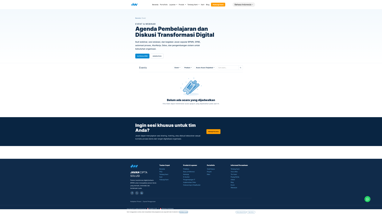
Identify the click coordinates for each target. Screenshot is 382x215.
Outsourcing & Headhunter (191, 185)
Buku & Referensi (189, 171)
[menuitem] (155, 4)
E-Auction (186, 177)
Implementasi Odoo (189, 182)
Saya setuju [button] (251, 212)
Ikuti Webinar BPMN (142, 56)
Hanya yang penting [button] (241, 212)
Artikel (233, 179)
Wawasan (234, 187)
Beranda (138, 18)
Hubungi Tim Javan (213, 131)
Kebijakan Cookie (184, 212)
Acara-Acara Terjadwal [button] (204, 68)
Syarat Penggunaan (149, 201)
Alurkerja (186, 174)
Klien (208, 174)
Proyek (209, 171)
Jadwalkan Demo (157, 56)
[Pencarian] (240, 67)
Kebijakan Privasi (135, 201)
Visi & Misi (234, 171)
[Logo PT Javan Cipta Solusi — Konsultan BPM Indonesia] (134, 5)
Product (187, 68)
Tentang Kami (163, 174)
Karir (160, 177)
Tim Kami (234, 174)
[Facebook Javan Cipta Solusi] (132, 193)
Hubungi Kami (164, 179)
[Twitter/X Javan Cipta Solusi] (137, 193)
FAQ (160, 171)
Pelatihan (186, 169)
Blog (232, 182)
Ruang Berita (235, 177)
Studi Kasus (211, 169)
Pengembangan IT (189, 179)
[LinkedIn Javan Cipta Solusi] (141, 193)
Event (177, 68)
